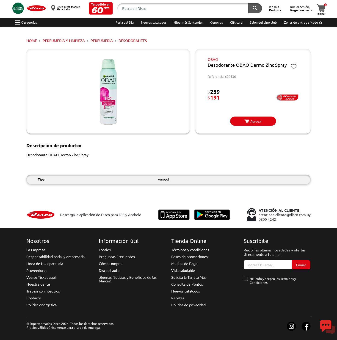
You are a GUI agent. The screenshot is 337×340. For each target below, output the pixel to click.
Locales (105, 249)
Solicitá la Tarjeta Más (188, 277)
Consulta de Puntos (187, 284)
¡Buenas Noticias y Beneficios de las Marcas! (128, 279)
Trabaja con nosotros (43, 291)
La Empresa (35, 249)
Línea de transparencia (44, 263)
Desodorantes (133, 40)
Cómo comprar (111, 263)
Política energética (41, 305)
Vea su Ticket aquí (41, 277)
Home (31, 40)
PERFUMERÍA (102, 40)
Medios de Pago (184, 263)
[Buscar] (255, 8)
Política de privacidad (188, 305)
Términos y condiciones (190, 249)
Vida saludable (183, 270)
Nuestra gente (38, 284)
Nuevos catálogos (185, 291)
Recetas (177, 298)
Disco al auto (109, 270)
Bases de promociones (189, 256)
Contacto (33, 298)
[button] (101, 8)
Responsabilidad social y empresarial (56, 256)
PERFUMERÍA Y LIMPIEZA (64, 40)
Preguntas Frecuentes (117, 256)
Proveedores (36, 270)
